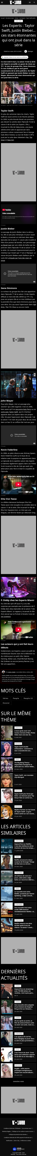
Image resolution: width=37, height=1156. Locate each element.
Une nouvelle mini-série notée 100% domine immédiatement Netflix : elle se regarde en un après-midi (24, 911)
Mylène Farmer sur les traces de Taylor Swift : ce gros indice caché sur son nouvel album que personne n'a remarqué (24, 814)
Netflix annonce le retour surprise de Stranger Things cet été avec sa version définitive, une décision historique (24, 864)
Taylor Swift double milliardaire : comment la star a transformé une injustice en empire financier (24, 750)
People (16, 698)
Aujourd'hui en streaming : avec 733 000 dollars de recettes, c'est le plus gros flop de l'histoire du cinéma (24, 992)
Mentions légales (6, 1131)
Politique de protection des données (18, 1134)
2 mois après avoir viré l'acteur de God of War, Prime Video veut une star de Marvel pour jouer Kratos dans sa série (24, 735)
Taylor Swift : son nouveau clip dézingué (23, 776)
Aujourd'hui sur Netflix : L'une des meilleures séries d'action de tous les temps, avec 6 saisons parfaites (23, 847)
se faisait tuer (6, 245)
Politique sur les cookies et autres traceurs (22, 1131)
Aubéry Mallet (11, 672)
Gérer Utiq (16, 1140)
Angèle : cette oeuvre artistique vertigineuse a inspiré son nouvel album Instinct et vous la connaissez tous (23, 1072)
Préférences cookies (26, 1140)
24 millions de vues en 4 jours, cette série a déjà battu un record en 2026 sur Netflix (24, 879)
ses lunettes (5, 616)
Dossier (6, 703)
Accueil (2, 18)
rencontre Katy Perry (23, 409)
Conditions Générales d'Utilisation (12, 1128)
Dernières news (10, 18)
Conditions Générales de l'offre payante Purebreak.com (18, 1137)
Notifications (9, 1140)
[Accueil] (15, 2)
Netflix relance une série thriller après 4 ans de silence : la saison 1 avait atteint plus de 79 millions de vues (23, 927)
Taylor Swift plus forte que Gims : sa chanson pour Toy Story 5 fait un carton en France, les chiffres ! (24, 797)
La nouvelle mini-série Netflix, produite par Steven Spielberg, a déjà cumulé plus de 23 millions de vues (24, 895)
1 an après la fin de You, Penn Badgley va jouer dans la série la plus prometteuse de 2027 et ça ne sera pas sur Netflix (24, 1041)
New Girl (10, 140)
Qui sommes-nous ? (27, 1128)
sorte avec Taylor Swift (9, 412)
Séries (16, 18)
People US (28, 698)
